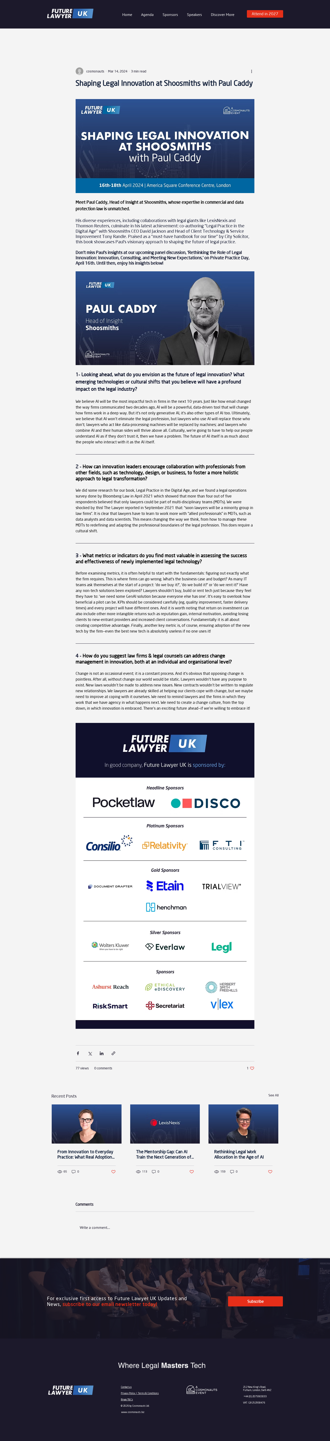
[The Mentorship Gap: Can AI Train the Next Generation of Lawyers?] (165, 1124)
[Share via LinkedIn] (101, 1053)
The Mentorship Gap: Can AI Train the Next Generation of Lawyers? (163, 1155)
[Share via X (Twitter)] (89, 1053)
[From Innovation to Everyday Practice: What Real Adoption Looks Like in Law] (87, 1124)
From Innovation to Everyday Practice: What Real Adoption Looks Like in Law (85, 1155)
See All (273, 1095)
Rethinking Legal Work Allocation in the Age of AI (239, 1155)
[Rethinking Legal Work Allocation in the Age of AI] (243, 1124)
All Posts (58, 38)
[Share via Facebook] (78, 1053)
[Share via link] (113, 1053)
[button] (169, 14)
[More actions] (251, 71)
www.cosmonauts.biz (132, 1412)
